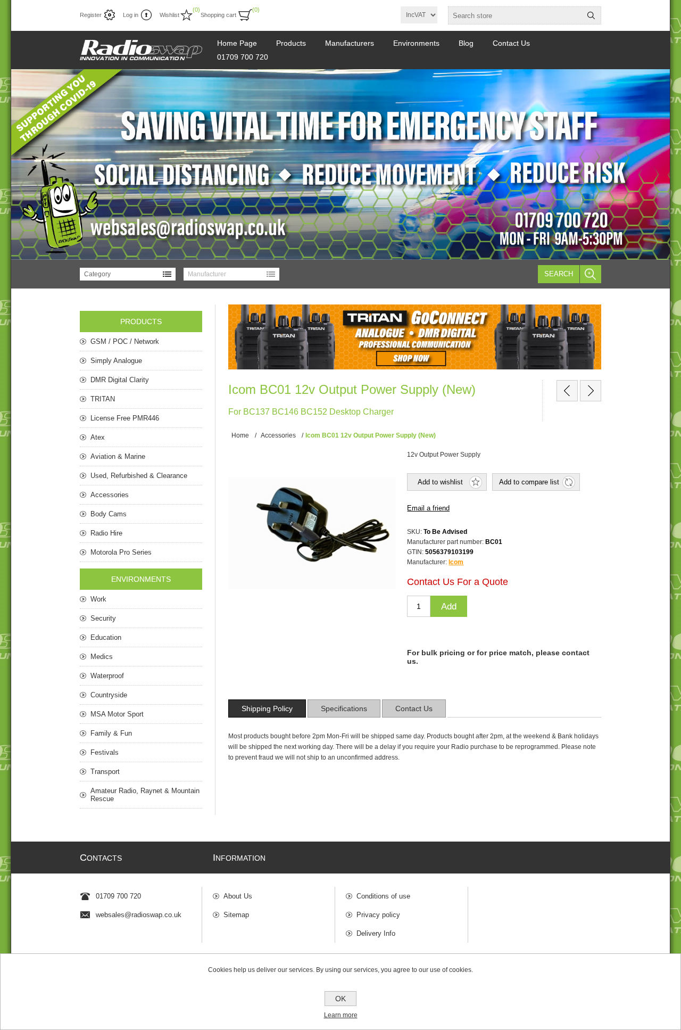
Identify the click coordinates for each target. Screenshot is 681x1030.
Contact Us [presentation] (414, 708)
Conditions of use (383, 896)
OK (340, 998)
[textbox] (515, 15)
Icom (456, 562)
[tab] (267, 708)
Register (91, 15)
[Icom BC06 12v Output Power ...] (590, 390)
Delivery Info (375, 933)
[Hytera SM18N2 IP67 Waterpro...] (567, 390)
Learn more (341, 1015)
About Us (237, 896)
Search (558, 274)
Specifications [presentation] (344, 708)
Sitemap (236, 915)
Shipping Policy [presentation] (267, 708)
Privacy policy (378, 915)
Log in (130, 15)
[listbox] (128, 274)
